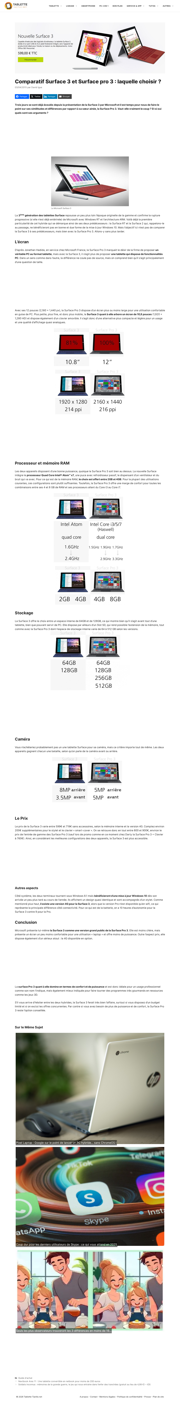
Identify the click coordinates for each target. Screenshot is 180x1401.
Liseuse (70, 6)
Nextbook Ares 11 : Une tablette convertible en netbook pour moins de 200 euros (59, 1381)
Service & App (134, 6)
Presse (147, 1396)
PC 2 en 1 (103, 6)
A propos (84, 1396)
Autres (167, 6)
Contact (93, 1396)
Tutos (152, 6)
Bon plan (118, 6)
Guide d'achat (25, 1378)
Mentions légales (107, 1396)
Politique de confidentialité (129, 1396)
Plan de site (158, 1396)
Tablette (54, 6)
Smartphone (88, 6)
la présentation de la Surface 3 (81, 104)
